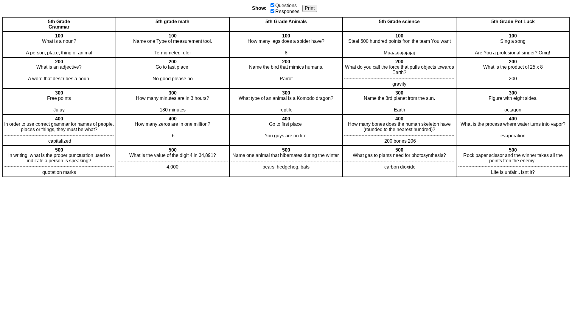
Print (310, 8)
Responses (287, 11)
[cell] (59, 44)
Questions (286, 5)
